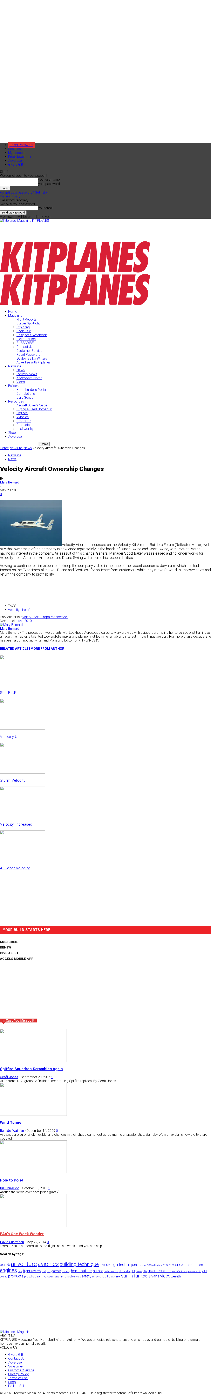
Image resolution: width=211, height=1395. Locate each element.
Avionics (22, 417)
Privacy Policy (10, 196)
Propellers (23, 421)
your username (49, 179)
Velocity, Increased (16, 824)
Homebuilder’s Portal (31, 390)
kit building (124, 1271)
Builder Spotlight (28, 323)
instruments (111, 1271)
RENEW (5, 947)
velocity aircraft (19, 610)
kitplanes (137, 1271)
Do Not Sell (16, 1386)
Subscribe (15, 149)
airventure (24, 1263)
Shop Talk (23, 331)
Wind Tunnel (11, 1122)
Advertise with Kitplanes (33, 362)
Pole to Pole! (11, 1180)
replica (71, 1276)
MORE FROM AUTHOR (47, 649)
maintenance (159, 1270)
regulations (53, 1276)
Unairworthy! (25, 429)
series (95, 1276)
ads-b (5, 1264)
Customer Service (29, 351)
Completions (25, 394)
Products (23, 425)
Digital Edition (26, 339)
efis (165, 1265)
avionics (48, 1263)
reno (63, 1276)
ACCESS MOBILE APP (16, 959)
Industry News (26, 374)
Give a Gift (15, 164)
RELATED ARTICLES (15, 649)
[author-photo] (11, 625)
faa (20, 1271)
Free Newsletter (19, 157)
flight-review (32, 1271)
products (15, 1276)
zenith (176, 1276)
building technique (79, 1264)
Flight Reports (26, 319)
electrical (177, 1264)
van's (155, 1276)
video (165, 1275)
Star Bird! (8, 692)
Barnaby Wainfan (12, 1131)
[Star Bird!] (22, 685)
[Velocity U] (22, 728)
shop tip (104, 1276)
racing (41, 1276)
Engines (22, 413)
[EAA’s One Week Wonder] (33, 1226)
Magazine (15, 315)
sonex (115, 1276)
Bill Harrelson (9, 1188)
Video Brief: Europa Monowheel (45, 617)
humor (98, 1271)
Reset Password (28, 355)
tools (146, 1276)
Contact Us (24, 347)
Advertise (15, 161)
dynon (142, 1265)
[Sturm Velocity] (22, 772)
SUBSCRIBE (25, 343)
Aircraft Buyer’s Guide (31, 405)
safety (86, 1276)
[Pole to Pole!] (33, 1172)
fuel (44, 1271)
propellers (30, 1276)
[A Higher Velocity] (22, 860)
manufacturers (179, 1271)
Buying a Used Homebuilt (34, 409)
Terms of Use (18, 1378)
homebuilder (81, 1271)
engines (8, 1270)
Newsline (14, 366)
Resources (16, 401)
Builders (14, 386)
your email (45, 208)
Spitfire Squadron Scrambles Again (31, 1069)
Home (12, 312)
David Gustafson (12, 1242)
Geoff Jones (9, 1077)
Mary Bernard (9, 482)
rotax (78, 1276)
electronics (194, 1265)
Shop (12, 433)
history (66, 1271)
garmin (56, 1271)
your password (49, 184)
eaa (149, 1265)
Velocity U (8, 736)
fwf (48, 1271)
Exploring (23, 327)
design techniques (122, 1264)
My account (16, 153)
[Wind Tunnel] (33, 1115)
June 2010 (24, 621)
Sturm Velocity (12, 780)
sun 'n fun (131, 1275)
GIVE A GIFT (9, 953)
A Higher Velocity (15, 868)
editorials (157, 1265)
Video (20, 382)
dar (102, 1264)
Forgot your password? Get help (23, 192)
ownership (194, 1271)
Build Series (24, 397)
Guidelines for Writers (31, 358)
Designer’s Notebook (31, 335)
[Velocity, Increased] (22, 816)
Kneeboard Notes (29, 378)
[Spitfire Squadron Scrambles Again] (33, 1061)
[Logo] (75, 272)
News (20, 370)
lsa (145, 1271)
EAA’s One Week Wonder (22, 1234)
